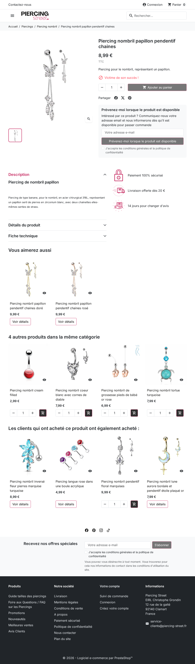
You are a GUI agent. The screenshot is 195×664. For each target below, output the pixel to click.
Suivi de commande (114, 596)
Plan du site (62, 639)
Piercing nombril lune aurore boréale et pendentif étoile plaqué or (165, 486)
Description (18, 174)
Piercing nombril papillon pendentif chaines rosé (73, 306)
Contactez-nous (19, 4)
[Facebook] (86, 529)
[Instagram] (101, 529)
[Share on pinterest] (130, 98)
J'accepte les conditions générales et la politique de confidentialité (137, 150)
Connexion (107, 602)
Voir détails (20, 322)
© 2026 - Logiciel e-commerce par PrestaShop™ (98, 658)
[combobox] (156, 16)
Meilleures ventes (20, 625)
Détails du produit (24, 225)
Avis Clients (16, 631)
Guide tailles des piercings (27, 596)
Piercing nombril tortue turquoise (163, 392)
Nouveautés (16, 619)
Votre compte (110, 586)
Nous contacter (65, 633)
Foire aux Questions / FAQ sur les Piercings (26, 604)
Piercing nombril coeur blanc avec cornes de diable (72, 394)
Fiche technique (23, 236)
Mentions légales (66, 602)
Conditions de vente (68, 608)
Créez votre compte (114, 608)
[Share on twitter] (123, 98)
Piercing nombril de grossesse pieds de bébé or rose (119, 394)
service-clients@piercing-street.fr (168, 623)
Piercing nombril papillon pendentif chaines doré (28, 306)
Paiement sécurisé (67, 620)
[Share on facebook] (116, 98)
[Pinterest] (94, 529)
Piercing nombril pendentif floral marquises (120, 484)
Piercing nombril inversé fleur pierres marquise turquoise (27, 486)
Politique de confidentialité (73, 627)
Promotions (16, 613)
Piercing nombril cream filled (26, 392)
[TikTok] (108, 529)
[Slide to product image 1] (15, 135)
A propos (60, 614)
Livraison (60, 596)
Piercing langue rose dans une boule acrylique (74, 484)
